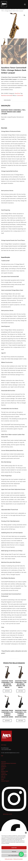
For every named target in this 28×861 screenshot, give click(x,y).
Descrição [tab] (7, 100)
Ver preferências (14, 855)
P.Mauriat (3, 773)
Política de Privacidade (18, 859)
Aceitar (14, 847)
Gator (2, 769)
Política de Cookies (9, 859)
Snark (2, 779)
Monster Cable (4, 771)
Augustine (3, 761)
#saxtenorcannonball (6, 95)
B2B (2, 755)
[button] (26, 832)
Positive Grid (4, 774)
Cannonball (20, 95)
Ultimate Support (5, 781)
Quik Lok (3, 776)
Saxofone (7, 9)
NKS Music (3, 744)
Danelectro (3, 766)
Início (2, 9)
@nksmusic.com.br (7, 814)
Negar (14, 851)
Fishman (3, 768)
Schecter (3, 777)
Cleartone (3, 765)
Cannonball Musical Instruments (8, 763)
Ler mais (7, 690)
